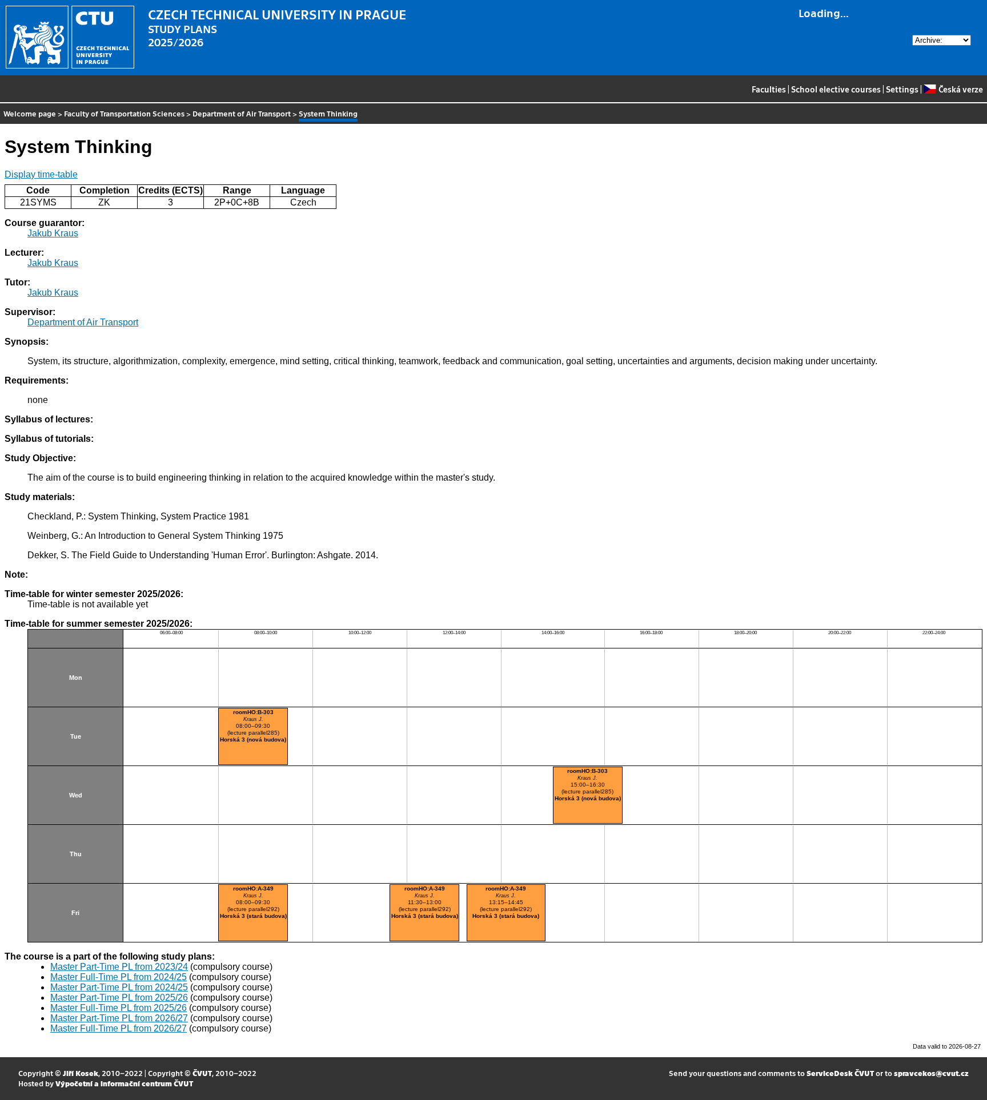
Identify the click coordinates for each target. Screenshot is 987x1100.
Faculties (769, 89)
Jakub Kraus (52, 233)
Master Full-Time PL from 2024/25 (118, 977)
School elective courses (836, 89)
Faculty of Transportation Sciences (124, 113)
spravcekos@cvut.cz (931, 1073)
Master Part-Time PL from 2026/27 (119, 1018)
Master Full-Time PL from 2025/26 (118, 1008)
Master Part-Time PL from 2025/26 (119, 997)
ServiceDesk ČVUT (840, 1073)
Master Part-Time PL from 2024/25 (119, 987)
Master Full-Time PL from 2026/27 (118, 1028)
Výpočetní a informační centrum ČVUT (124, 1083)
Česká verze (960, 89)
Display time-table (41, 174)
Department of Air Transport (241, 113)
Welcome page (29, 113)
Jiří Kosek (80, 1073)
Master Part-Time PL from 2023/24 (119, 967)
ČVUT (202, 1073)
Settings (902, 89)
